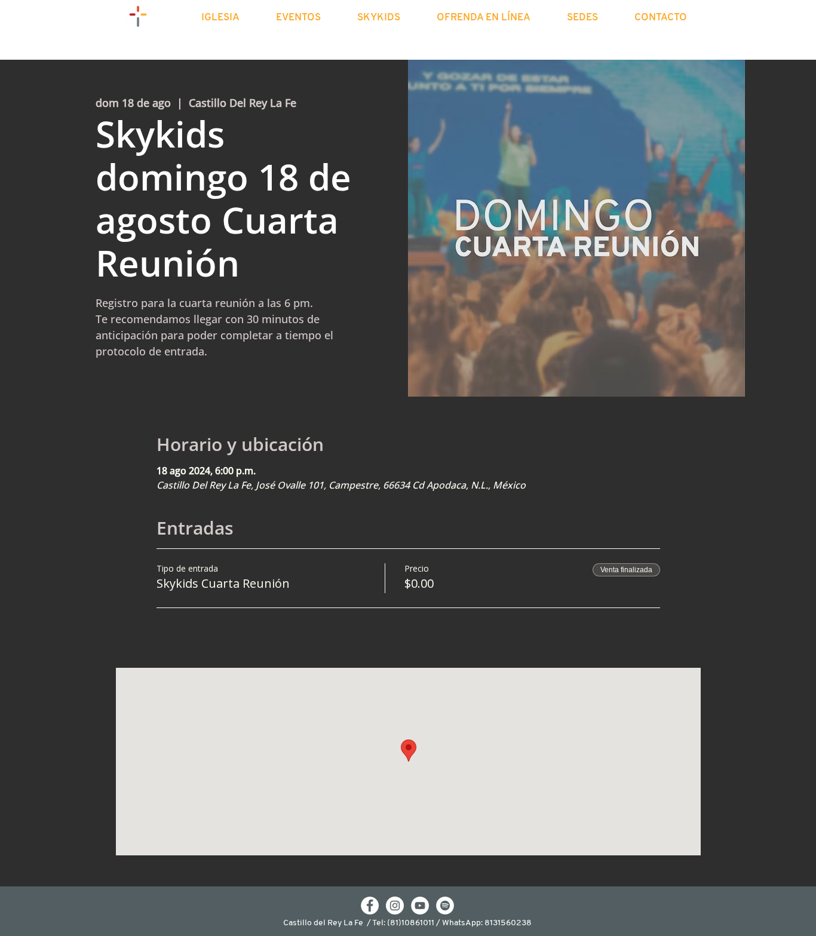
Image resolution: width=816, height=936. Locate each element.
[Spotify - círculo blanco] (445, 905)
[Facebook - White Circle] (370, 905)
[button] (231, 18)
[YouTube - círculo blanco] (420, 905)
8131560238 (508, 923)
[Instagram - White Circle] (395, 905)
